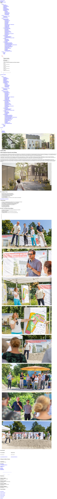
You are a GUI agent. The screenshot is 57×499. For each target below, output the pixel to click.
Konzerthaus (6, 121)
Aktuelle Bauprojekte (6, 19)
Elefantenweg (6, 93)
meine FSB (1, 1)
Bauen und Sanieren (5, 91)
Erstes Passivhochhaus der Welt (9, 118)
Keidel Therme (2, 496)
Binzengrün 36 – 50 (7, 30)
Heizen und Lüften (7, 13)
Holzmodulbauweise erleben (8, 42)
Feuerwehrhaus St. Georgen (8, 123)
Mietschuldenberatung (6, 9)
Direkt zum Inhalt (2, 0)
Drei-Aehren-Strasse (7, 20)
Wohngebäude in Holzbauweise (9, 43)
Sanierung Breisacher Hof (8, 36)
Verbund (3, 51)
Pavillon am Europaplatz (8, 48)
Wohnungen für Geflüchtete (8, 119)
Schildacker (6, 107)
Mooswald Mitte (7, 112)
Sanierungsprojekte (5, 35)
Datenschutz (3, 131)
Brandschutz (6, 11)
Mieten (3, 4)
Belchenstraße (6, 29)
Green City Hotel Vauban (8, 45)
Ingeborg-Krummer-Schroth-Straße (9, 33)
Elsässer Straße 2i (7, 21)
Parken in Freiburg (2, 495)
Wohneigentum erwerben (6, 88)
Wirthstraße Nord (7, 26)
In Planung (4, 38)
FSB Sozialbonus (5, 8)
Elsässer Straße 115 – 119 (8, 104)
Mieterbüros (4, 77)
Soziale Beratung (5, 5)
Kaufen (3, 15)
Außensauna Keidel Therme (8, 116)
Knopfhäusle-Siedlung (7, 109)
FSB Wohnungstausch (6, 81)
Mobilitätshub (6, 111)
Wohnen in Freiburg (2, 492)
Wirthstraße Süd (7, 27)
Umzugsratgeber (7, 14)
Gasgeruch (6, 84)
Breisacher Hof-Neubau (8, 31)
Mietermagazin (5, 79)
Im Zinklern (6, 41)
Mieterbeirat (4, 7)
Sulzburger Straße (7, 97)
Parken (4, 126)
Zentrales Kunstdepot (7, 50)
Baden (4, 125)
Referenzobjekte (5, 114)
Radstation (6, 49)
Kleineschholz (6, 22)
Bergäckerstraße (7, 102)
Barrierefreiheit (4, 132)
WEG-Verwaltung (5, 17)
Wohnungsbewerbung (6, 6)
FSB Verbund (2, 491)
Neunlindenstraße (7, 40)
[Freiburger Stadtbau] (3, 74)
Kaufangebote (5, 16)
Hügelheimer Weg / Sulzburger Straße (9, 37)
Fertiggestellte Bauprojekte (6, 100)
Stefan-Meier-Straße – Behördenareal (9, 24)
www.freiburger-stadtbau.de (3, 464)
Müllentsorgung (7, 86)
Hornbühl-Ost (6, 105)
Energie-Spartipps (7, 12)
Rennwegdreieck (7, 34)
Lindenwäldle (6, 95)
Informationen (5, 10)
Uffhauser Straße (7, 98)
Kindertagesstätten (7, 47)
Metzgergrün (6, 23)
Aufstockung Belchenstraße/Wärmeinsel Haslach (11, 44)
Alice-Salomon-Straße (7, 28)
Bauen (2, 18)
